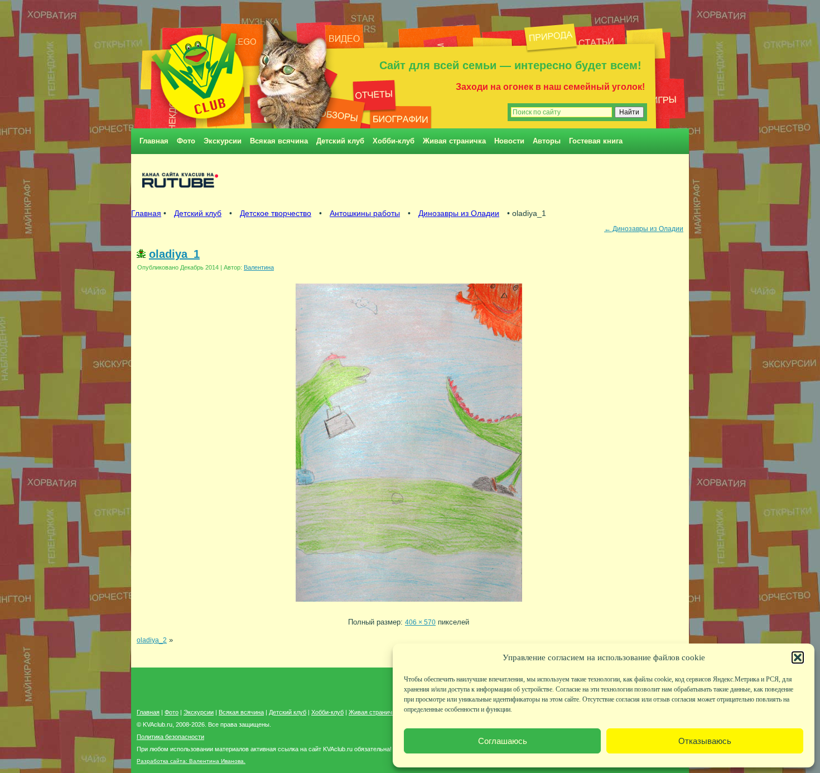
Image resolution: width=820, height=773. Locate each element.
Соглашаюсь (502, 741)
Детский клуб (340, 141)
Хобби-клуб (393, 141)
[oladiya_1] (409, 604)
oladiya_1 (174, 254)
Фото (186, 141)
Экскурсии (223, 141)
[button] (797, 657)
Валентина (259, 267)
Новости (509, 141)
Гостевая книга (596, 141)
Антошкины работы (365, 213)
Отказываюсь (704, 741)
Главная (153, 141)
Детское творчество (275, 213)
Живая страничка (454, 141)
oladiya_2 (152, 640)
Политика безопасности (170, 736)
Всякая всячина (279, 141)
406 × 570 (420, 622)
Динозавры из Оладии (458, 213)
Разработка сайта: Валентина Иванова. (191, 761)
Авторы (547, 141)
